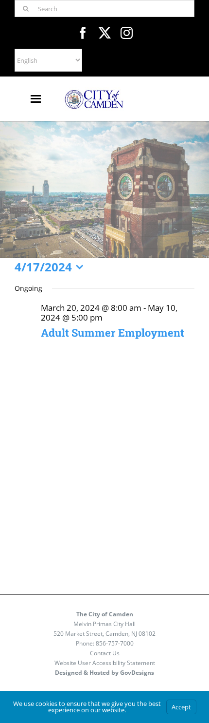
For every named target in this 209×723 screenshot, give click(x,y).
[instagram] (127, 33)
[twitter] (105, 33)
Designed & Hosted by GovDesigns (104, 672)
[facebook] (83, 33)
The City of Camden (104, 614)
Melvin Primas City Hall (104, 624)
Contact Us (105, 653)
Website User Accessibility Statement (104, 663)
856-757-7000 (115, 643)
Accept (181, 707)
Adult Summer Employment (112, 332)
